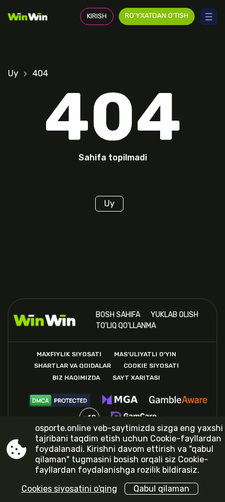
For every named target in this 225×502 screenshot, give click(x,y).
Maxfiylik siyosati (69, 354)
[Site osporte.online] (31, 16)
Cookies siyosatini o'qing (69, 489)
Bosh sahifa (118, 314)
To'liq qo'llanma (126, 325)
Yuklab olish (174, 314)
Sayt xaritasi (136, 377)
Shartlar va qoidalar (72, 365)
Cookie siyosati (151, 365)
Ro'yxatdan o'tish (156, 15)
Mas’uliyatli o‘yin (145, 354)
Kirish (97, 16)
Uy (13, 73)
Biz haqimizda (76, 377)
